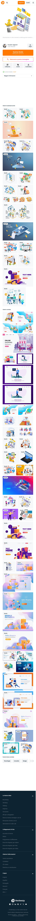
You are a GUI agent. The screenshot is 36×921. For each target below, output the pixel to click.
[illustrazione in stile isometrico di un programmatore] (10, 113)
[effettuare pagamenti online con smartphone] (10, 678)
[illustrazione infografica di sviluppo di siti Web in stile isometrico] (18, 251)
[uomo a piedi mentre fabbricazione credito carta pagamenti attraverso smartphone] (18, 492)
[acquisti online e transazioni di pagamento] (10, 638)
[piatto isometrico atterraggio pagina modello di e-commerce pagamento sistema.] (10, 508)
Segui (30, 46)
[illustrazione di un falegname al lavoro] (10, 203)
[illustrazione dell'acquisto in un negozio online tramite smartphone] (10, 285)
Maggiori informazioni (9, 74)
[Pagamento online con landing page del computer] (11, 852)
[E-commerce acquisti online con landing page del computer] (18, 622)
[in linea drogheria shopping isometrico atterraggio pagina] (9, 830)
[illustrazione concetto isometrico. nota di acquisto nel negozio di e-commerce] (24, 226)
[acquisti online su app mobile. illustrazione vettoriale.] (18, 341)
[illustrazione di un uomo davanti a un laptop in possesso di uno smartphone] (14, 361)
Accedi (28, 2)
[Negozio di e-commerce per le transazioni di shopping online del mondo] (10, 158)
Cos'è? (14, 72)
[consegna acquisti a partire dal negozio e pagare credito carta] (25, 519)
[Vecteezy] (2, 2)
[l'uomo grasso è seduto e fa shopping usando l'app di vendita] (9, 445)
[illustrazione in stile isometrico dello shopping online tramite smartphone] (10, 566)
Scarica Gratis (18, 52)
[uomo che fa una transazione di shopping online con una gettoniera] (9, 729)
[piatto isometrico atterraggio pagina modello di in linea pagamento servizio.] (10, 404)
